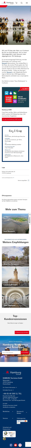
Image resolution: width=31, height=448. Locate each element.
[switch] (11, 436)
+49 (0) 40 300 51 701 (12, 393)
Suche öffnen (21, 3)
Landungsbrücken (15, 277)
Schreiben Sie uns (7, 390)
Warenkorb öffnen (16, 3)
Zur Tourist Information (9, 387)
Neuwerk (4, 63)
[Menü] (15, 432)
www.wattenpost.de (7, 177)
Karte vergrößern (22, 180)
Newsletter (29, 220)
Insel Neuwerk (15, 223)
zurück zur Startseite (15, 373)
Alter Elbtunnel (15, 297)
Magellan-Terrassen (15, 256)
